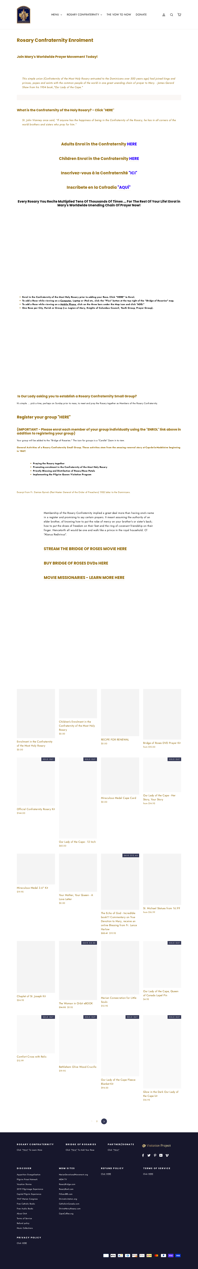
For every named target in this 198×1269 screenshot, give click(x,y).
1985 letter (105, 492)
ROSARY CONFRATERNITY (83, 15)
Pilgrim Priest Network (27, 1179)
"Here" (25, 1149)
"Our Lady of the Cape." (68, 87)
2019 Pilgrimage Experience (30, 1189)
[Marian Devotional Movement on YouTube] (161, 1155)
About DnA (22, 1213)
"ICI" (133, 173)
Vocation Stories (24, 1184)
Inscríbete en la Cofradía (99, 187)
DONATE (141, 15)
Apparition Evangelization (29, 1174)
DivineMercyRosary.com (70, 1208)
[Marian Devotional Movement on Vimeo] (167, 1155)
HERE (132, 144)
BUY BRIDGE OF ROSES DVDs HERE (76, 563)
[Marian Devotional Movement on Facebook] (143, 1155)
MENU (55, 15)
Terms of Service (24, 1218)
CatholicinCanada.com (69, 1203)
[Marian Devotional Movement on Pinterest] (155, 1155)
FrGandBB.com (66, 1194)
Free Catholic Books (26, 1203)
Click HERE (106, 1174)
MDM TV (63, 1179)
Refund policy (23, 1223)
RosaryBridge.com (67, 1184)
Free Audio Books (25, 1208)
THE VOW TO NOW (119, 15)
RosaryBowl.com (66, 1189)
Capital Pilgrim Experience (29, 1194)
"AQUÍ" (124, 187)
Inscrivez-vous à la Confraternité (99, 173)
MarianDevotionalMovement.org (73, 1174)
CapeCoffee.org (66, 1213)
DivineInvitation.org (68, 1198)
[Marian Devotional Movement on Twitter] (149, 1155)
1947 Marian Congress (27, 1198)
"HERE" (109, 110)
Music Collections (25, 1228)
